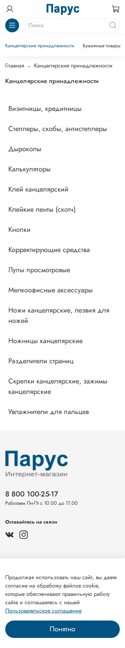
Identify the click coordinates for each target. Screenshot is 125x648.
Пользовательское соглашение (43, 611)
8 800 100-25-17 (31, 494)
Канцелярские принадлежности (39, 45)
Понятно (62, 629)
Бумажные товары (101, 45)
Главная (14, 66)
